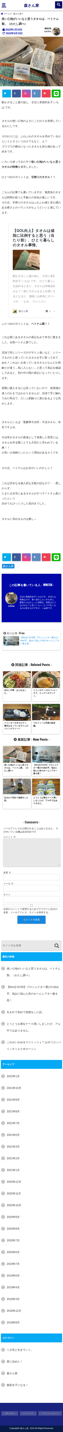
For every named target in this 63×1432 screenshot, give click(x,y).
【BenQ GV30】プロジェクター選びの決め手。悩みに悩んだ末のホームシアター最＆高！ (33, 994)
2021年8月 (13, 1111)
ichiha (47, 31)
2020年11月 (14, 1193)
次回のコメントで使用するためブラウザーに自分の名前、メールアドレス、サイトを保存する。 (30, 911)
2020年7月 (13, 1240)
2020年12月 (14, 1181)
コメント (9, 836)
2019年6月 (13, 1275)
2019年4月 (13, 1287)
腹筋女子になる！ (17, 1385)
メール (8, 883)
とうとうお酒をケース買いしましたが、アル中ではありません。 (33, 1027)
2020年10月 (14, 1205)
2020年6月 (13, 1252)
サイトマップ (28, 1413)
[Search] (56, 946)
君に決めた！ (15, 1361)
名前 (7, 872)
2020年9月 (13, 1217)
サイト (6, 894)
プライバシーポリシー (50, 1413)
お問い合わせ (10, 1413)
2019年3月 (13, 1299)
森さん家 (31, 5)
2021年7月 (13, 1123)
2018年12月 (14, 1310)
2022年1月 (13, 1076)
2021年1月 (13, 1170)
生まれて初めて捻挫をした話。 (25, 1012)
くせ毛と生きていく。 (20, 1349)
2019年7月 (13, 1263)
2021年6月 (13, 1134)
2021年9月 (13, 1099)
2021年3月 (13, 1146)
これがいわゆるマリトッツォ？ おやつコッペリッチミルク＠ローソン (34, 1045)
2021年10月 (14, 1088)
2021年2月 (13, 1158)
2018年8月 (13, 1322)
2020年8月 (13, 1228)
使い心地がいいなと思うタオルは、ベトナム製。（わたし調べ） (33, 972)
